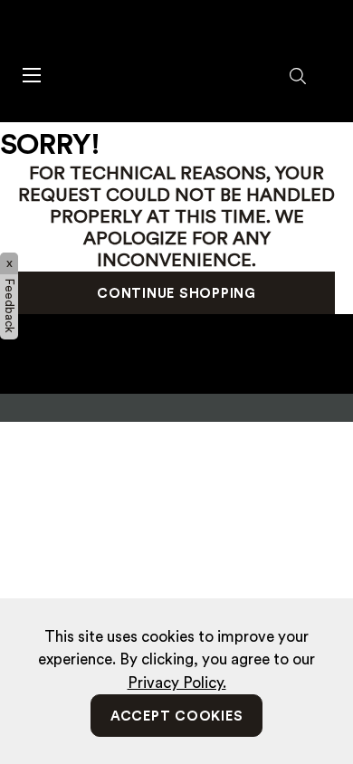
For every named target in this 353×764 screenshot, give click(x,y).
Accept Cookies (176, 716)
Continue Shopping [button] (176, 294)
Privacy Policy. (177, 683)
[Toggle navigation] (30, 74)
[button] (299, 77)
